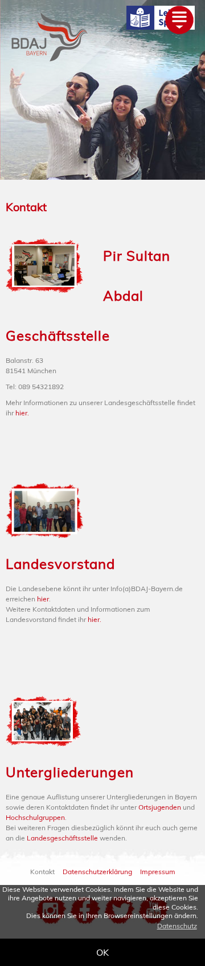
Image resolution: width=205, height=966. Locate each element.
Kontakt (26, 207)
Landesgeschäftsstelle (62, 838)
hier (43, 599)
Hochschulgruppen (35, 817)
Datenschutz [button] (177, 925)
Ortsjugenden (159, 807)
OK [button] (102, 952)
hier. (22, 413)
